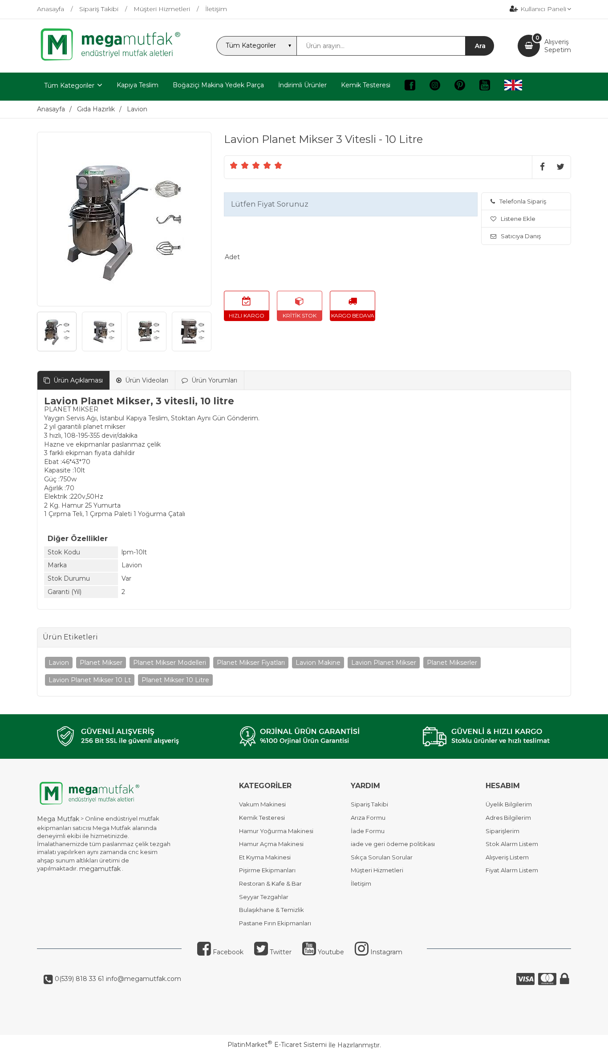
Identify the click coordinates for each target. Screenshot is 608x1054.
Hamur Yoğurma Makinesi (276, 830)
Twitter (280, 952)
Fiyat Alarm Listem (512, 870)
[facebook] (409, 87)
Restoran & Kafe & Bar (270, 883)
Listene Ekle (518, 218)
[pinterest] (459, 87)
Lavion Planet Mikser (383, 663)
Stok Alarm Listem (512, 843)
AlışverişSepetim (557, 46)
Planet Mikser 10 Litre (175, 680)
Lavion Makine (318, 663)
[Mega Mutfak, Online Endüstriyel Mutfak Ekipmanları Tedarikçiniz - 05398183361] (115, 60)
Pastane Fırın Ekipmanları (275, 923)
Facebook (227, 952)
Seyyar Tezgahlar (263, 896)
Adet (232, 257)
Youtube (330, 952)
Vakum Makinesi (262, 804)
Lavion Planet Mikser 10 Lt (90, 680)
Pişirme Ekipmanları (267, 870)
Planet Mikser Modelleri (169, 663)
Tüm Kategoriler (69, 85)
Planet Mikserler (452, 663)
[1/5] (233, 165)
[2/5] (239, 165)
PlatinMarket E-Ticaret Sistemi (277, 1045)
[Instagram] (434, 87)
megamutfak (100, 869)
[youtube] (484, 87)
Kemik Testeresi (262, 817)
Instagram (385, 952)
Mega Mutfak (58, 819)
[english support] (513, 87)
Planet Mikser (101, 663)
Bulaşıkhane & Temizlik (271, 909)
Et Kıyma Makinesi (265, 857)
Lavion (59, 663)
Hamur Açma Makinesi (271, 843)
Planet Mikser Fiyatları (251, 663)
